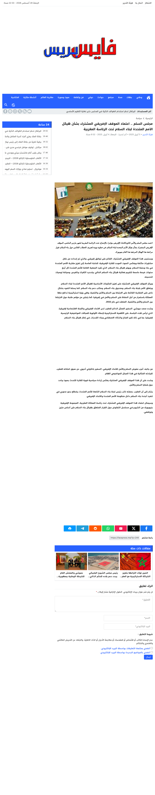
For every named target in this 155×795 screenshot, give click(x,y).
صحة (120, 97)
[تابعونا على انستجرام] (14, 111)
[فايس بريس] (77, 50)
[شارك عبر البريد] (120, 528)
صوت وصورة (63, 97)
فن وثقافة (79, 97)
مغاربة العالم (47, 97)
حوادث (100, 97)
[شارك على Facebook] (146, 528)
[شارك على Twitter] (133, 528)
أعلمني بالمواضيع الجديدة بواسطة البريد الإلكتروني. (125, 652)
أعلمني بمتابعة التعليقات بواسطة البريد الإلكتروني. (125, 648)
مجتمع (111, 97)
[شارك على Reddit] (95, 528)
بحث (6, 105)
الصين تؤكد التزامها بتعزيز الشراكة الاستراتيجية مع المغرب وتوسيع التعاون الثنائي (135, 576)
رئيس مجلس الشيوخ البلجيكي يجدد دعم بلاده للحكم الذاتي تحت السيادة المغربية (103, 576)
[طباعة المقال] (69, 528)
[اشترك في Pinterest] (9, 111)
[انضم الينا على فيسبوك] (5, 111)
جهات (129, 97)
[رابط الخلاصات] (24, 111)
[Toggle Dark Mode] (13, 104)
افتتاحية (15, 97)
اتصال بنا (139, 3)
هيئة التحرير (128, 3)
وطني (139, 97)
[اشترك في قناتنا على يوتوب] (29, 111)
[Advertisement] (104, 159)
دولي (90, 97)
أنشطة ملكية (29, 97)
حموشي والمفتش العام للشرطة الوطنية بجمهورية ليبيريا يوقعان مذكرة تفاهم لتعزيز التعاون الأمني (71, 578)
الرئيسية (148, 97)
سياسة (139, 118)
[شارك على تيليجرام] (82, 528)
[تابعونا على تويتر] (19, 111)
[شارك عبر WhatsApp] (108, 528)
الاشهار (148, 3)
